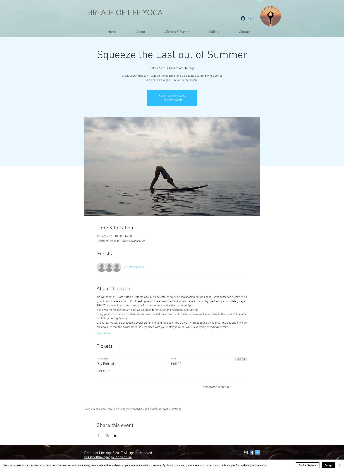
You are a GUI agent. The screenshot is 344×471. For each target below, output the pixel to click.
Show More (103, 333)
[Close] (340, 465)
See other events (172, 100)
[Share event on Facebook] (98, 435)
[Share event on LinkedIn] (116, 435)
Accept (328, 465)
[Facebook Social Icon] (252, 452)
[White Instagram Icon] (246, 452)
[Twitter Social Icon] (257, 452)
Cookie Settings (307, 465)
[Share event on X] (107, 435)
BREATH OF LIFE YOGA (125, 12)
